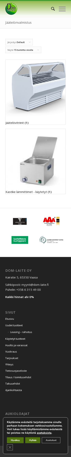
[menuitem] (51, 9)
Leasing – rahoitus (21, 332)
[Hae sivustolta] (51, 9)
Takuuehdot (12, 383)
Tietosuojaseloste (16, 370)
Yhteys (9, 364)
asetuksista (44, 433)
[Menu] (60, 9)
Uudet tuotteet (14, 325)
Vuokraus (11, 351)
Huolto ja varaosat (16, 345)
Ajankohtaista (13, 390)
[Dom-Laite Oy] (29, 9)
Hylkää (32, 440)
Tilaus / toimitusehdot (18, 377)
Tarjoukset (11, 358)
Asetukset (51, 440)
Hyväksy (15, 440)
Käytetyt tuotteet (15, 338)
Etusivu (9, 319)
